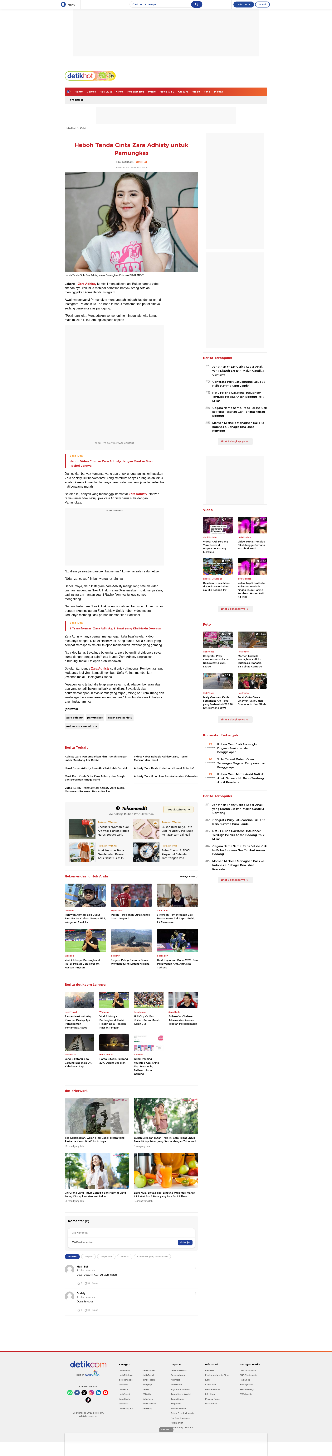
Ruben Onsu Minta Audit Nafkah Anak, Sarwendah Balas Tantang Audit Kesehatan (240, 778)
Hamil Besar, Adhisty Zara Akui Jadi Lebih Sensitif (96, 768)
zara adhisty (74, 717)
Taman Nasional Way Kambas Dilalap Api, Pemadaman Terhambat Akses (78, 1022)
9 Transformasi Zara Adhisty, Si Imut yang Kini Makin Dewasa (115, 628)
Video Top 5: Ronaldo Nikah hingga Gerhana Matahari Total (251, 545)
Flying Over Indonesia (182, 1413)
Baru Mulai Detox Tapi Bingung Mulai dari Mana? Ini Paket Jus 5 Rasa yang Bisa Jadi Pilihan (164, 1194)
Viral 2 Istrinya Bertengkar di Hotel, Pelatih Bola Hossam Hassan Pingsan (82, 963)
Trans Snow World (181, 1394)
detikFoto (148, 1399)
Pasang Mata (178, 1375)
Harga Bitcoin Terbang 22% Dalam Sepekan (113, 1060)
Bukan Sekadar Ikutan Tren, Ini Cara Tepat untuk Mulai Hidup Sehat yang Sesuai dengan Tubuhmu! (165, 1139)
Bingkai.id (176, 1403)
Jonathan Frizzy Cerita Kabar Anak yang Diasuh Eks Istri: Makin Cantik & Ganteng (238, 370)
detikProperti (126, 1408)
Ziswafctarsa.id (179, 1408)
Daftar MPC (244, 4)
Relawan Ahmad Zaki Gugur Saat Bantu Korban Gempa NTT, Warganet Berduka (85, 918)
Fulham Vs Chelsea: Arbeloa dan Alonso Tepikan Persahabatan (182, 1020)
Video (196, 91)
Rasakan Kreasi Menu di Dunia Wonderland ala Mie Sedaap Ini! (216, 586)
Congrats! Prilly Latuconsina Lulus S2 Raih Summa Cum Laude (238, 384)
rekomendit (177, 1422)
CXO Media (246, 1394)
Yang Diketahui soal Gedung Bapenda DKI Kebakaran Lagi (78, 1062)
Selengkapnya (188, 876)
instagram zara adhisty (81, 726)
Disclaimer (211, 1403)
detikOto (123, 1403)
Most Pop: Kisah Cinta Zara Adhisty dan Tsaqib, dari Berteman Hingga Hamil (95, 778)
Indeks (218, 91)
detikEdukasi (126, 1375)
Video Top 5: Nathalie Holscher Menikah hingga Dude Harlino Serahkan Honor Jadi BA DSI (251, 590)
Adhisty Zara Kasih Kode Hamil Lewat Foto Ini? (164, 768)
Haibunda (245, 1379)
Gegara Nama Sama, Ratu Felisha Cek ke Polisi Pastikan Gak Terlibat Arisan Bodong (239, 412)
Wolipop (147, 1384)
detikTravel (149, 1370)
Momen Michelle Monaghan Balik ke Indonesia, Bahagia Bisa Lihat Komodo (238, 427)
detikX (146, 1389)
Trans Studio (177, 1399)
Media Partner (212, 1389)
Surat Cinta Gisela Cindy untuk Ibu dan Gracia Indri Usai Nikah (252, 701)
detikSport (124, 1394)
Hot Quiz (106, 91)
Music (152, 91)
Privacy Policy (212, 1399)
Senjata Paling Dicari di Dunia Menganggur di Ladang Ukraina (130, 961)
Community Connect (182, 1427)
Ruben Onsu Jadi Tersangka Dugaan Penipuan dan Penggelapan (237, 748)
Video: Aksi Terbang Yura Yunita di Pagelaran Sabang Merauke (215, 547)
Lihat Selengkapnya (233, 441)
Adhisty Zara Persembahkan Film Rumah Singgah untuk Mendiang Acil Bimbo (96, 758)
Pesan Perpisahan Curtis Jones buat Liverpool (130, 916)
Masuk (262, 4)
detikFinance (126, 1379)
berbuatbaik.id (179, 1370)
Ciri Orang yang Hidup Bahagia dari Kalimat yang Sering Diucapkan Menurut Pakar (95, 1194)
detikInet (123, 1384)
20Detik (147, 1394)
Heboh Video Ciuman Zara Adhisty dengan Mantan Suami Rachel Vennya (112, 463)
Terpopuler (75, 99)
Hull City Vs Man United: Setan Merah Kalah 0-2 (146, 1020)
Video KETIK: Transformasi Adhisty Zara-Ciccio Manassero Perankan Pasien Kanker (95, 789)
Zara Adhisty (87, 283)
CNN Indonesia (248, 1370)
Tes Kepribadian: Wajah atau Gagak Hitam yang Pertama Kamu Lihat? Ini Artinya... (94, 1139)
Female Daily (247, 1389)
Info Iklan (210, 1394)
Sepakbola (124, 1399)
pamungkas (95, 717)
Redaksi (209, 1370)
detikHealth (149, 1379)
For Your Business (180, 1418)
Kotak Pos (210, 1384)
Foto (207, 91)
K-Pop (120, 91)
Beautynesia (246, 1384)
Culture (183, 91)
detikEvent (176, 1384)
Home (79, 91)
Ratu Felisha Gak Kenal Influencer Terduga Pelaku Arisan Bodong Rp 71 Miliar (239, 397)
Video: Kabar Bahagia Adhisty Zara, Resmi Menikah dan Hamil (161, 758)
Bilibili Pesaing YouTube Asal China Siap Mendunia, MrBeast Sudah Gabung (146, 1066)
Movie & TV (166, 91)
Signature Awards (180, 1389)
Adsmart (175, 1379)
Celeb (83, 128)
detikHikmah (149, 1403)
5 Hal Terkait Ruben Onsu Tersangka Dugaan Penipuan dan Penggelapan (241, 763)
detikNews (124, 1370)
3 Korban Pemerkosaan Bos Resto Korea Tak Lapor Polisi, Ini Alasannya (176, 918)
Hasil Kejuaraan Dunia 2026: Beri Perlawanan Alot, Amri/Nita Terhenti (177, 963)
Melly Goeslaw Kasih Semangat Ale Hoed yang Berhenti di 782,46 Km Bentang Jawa (218, 702)
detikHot (70, 128)
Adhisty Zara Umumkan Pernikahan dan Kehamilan (166, 776)
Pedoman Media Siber (217, 1375)
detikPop (148, 1408)
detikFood (148, 1375)
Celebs (91, 91)
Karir (207, 1379)
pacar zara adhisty (119, 717)
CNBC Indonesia (248, 1375)
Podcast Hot (135, 91)
